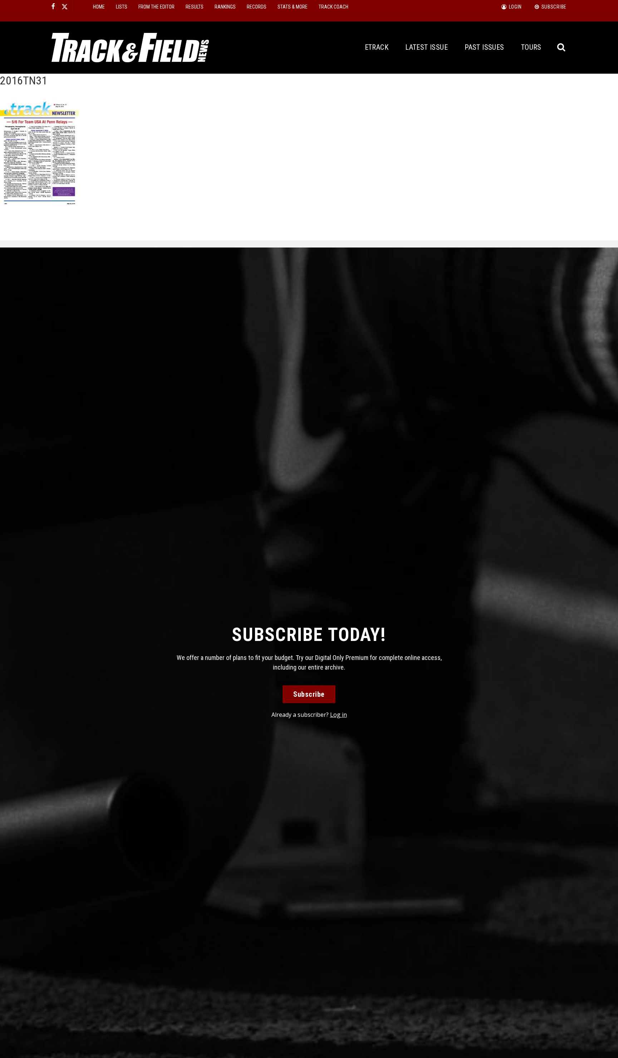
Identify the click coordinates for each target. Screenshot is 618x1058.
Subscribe (309, 694)
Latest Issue (426, 47)
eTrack (376, 47)
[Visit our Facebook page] (53, 7)
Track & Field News (130, 47)
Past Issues (484, 47)
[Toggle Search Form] (561, 47)
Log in (338, 715)
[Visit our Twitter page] (65, 7)
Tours (531, 47)
